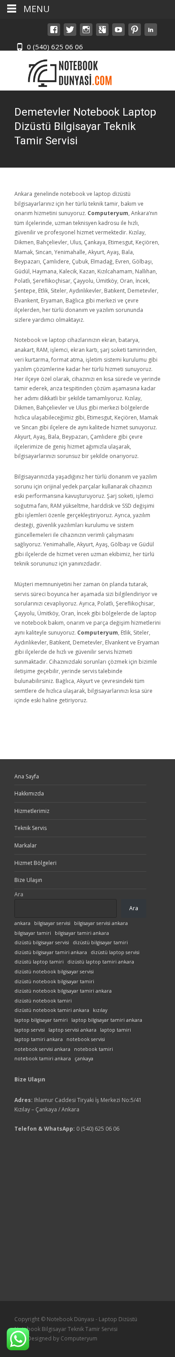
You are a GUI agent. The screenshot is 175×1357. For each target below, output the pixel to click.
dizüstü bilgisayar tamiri (100, 942)
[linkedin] (150, 34)
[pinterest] (134, 34)
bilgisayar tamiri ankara (82, 933)
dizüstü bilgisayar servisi (41, 942)
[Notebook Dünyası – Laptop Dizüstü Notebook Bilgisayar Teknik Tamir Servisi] (65, 71)
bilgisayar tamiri (32, 933)
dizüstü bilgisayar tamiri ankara (50, 952)
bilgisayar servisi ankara (101, 923)
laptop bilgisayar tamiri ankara (106, 1020)
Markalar (25, 845)
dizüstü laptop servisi (115, 952)
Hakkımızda (29, 793)
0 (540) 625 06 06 (55, 46)
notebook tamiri (93, 1049)
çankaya (83, 1058)
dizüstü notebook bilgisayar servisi (54, 971)
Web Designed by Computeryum (55, 1338)
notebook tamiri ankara (42, 1058)
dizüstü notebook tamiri (43, 1001)
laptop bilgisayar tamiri (41, 1020)
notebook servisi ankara (42, 1049)
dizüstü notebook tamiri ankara (51, 1010)
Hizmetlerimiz (31, 811)
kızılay (100, 1010)
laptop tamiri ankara (38, 1039)
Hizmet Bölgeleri (35, 863)
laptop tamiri (115, 1030)
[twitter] (70, 34)
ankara (22, 923)
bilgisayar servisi (52, 923)
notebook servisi (85, 1039)
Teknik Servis (30, 828)
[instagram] (86, 34)
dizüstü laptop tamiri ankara (100, 962)
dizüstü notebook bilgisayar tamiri (54, 981)
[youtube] (118, 34)
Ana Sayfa (26, 776)
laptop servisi (29, 1030)
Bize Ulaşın (28, 880)
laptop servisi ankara (72, 1030)
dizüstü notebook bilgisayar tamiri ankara (63, 991)
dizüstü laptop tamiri (39, 962)
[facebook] (54, 34)
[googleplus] (102, 34)
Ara (18, 894)
